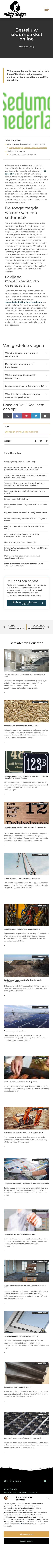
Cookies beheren (27, 1541)
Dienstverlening (26, 47)
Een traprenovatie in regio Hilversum (17, 1387)
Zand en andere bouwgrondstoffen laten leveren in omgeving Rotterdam (23, 980)
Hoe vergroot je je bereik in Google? (20, 542)
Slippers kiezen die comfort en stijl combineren (25, 513)
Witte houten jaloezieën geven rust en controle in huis (25, 506)
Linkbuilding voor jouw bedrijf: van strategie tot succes (25, 519)
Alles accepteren (27, 1534)
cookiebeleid (21, 1524)
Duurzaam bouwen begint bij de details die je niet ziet (24, 492)
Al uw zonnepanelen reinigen (14, 1031)
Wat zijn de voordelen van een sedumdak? (26, 355)
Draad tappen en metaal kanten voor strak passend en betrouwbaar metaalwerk (23, 468)
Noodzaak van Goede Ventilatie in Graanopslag (21, 726)
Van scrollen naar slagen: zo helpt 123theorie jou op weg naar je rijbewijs (25, 476)
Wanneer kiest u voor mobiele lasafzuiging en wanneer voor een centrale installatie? (24, 484)
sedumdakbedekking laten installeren (23, 302)
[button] (48, 1498)
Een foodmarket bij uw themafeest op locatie (21, 1082)
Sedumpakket (30, 432)
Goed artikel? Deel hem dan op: (22, 155)
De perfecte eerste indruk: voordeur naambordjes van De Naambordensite (25, 828)
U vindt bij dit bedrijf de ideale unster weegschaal (22, 878)
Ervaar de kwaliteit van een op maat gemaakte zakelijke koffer (24, 1286)
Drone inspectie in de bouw (16, 499)
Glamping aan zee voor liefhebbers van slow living (24, 527)
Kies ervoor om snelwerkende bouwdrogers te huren (23, 1133)
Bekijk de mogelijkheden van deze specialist (28, 148)
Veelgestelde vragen (16, 151)
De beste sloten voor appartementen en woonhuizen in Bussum (22, 557)
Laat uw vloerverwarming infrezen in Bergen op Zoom (24, 1438)
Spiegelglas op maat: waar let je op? (20, 461)
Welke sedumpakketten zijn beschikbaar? (26, 377)
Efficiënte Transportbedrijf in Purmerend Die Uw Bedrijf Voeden (26, 549)
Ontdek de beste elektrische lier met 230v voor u (22, 929)
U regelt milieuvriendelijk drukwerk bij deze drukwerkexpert (26, 1183)
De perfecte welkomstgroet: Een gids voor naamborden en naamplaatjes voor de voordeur (26, 777)
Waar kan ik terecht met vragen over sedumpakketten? (26, 396)
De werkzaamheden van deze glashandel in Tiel (21, 1336)
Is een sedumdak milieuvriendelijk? (26, 386)
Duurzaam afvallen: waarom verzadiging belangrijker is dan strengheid (22, 535)
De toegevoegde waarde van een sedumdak (26, 144)
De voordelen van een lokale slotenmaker (19, 1234)
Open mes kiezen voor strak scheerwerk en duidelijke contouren (23, 565)
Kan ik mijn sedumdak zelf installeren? (26, 366)
